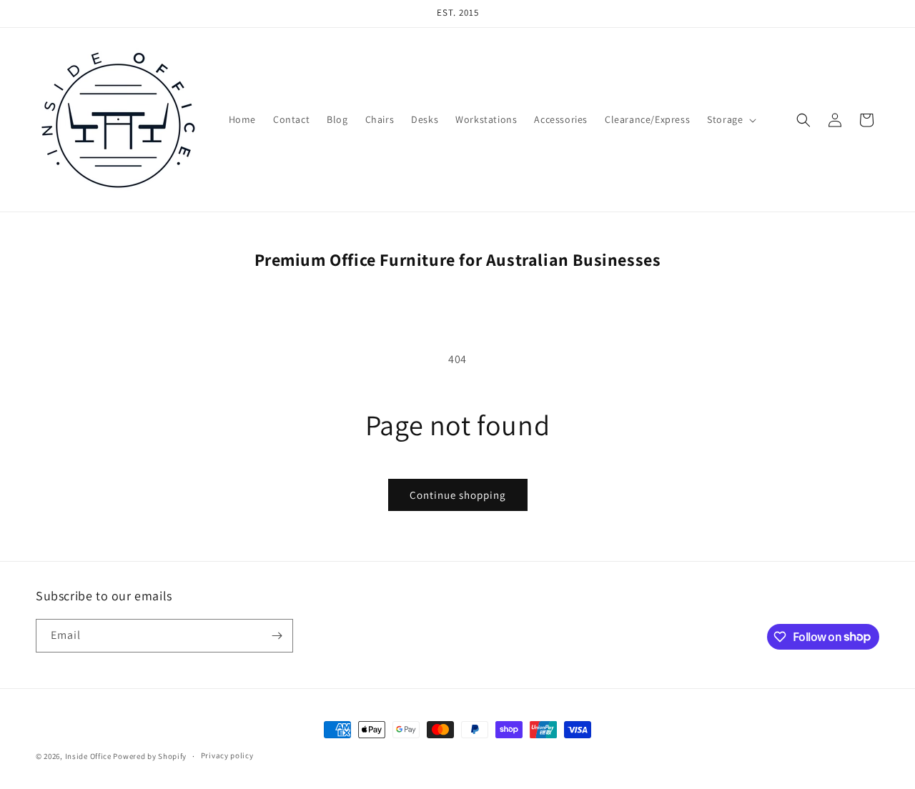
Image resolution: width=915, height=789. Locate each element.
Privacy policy (227, 755)
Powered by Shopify (150, 756)
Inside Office (88, 756)
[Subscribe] (276, 635)
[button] (730, 119)
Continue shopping (458, 495)
